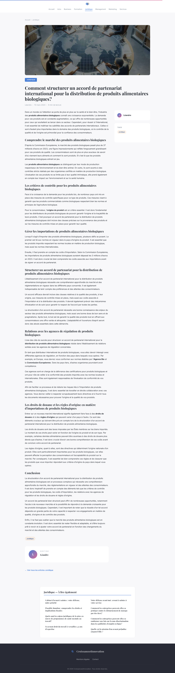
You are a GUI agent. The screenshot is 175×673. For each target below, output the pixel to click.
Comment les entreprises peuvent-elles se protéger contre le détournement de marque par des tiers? (109, 610)
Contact (95, 659)
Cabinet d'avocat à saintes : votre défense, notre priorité (62, 601)
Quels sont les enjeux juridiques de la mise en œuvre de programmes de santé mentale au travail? (64, 618)
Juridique (88, 9)
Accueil (52, 9)
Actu (59, 9)
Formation (78, 9)
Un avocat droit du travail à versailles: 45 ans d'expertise (63, 627)
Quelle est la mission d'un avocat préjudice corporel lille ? (108, 630)
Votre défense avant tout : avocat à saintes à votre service (109, 601)
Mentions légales (83, 659)
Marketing (113, 9)
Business (67, 9)
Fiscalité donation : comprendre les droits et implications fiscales (63, 609)
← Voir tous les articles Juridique (39, 570)
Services (123, 9)
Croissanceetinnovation (90, 651)
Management (100, 9)
